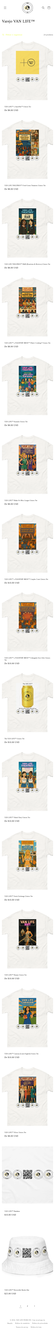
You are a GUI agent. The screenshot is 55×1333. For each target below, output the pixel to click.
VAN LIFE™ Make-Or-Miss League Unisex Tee (20, 500)
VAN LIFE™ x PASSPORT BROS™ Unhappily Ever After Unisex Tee (27, 659)
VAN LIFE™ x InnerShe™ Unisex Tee (17, 107)
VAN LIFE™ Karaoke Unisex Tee (16, 422)
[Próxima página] (34, 1306)
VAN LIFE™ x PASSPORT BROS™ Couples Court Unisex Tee (26, 579)
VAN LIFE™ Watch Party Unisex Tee (17, 817)
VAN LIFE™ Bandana (12, 1211)
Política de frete (36, 1327)
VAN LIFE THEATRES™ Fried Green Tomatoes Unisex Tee (25, 185)
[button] (5, 8)
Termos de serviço (22, 1327)
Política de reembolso (22, 1323)
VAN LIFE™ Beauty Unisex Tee (15, 975)
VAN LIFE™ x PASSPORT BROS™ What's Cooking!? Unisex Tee (27, 343)
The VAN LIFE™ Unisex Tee (14, 739)
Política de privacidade (40, 1323)
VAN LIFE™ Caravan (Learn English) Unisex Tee (21, 1054)
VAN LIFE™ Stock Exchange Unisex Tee (18, 896)
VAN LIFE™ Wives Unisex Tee (15, 1132)
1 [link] (20, 1306)
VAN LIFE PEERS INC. (24, 1320)
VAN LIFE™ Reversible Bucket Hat (16, 1290)
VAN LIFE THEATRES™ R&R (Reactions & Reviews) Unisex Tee (27, 264)
